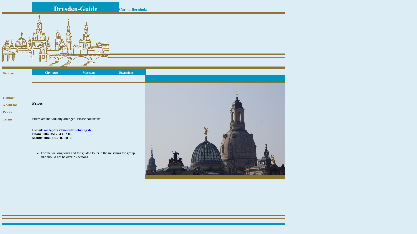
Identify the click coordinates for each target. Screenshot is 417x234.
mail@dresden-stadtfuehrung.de (67, 130)
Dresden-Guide (76, 8)
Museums (89, 72)
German (8, 73)
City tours (51, 72)
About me (10, 104)
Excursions (126, 72)
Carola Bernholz (133, 9)
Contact (9, 97)
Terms (7, 119)
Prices (7, 111)
